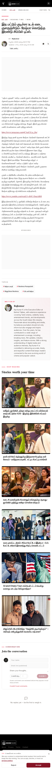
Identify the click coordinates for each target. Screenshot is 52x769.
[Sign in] (48, 3)
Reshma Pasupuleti (25, 286)
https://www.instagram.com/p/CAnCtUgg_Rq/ (19, 132)
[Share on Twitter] (48, 44)
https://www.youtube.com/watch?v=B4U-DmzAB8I (22, 196)
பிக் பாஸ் (12, 10)
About (4, 747)
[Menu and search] (3, 3)
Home (4, 10)
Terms (18, 747)
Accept (38, 765)
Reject (13, 765)
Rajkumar (15, 39)
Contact (25, 747)
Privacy (11, 747)
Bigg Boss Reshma (11, 291)
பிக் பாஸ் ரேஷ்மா (28, 291)
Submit (42, 676)
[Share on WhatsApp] (43, 44)
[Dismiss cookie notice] (49, 754)
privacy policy (7, 761)
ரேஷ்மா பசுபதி (8, 286)
